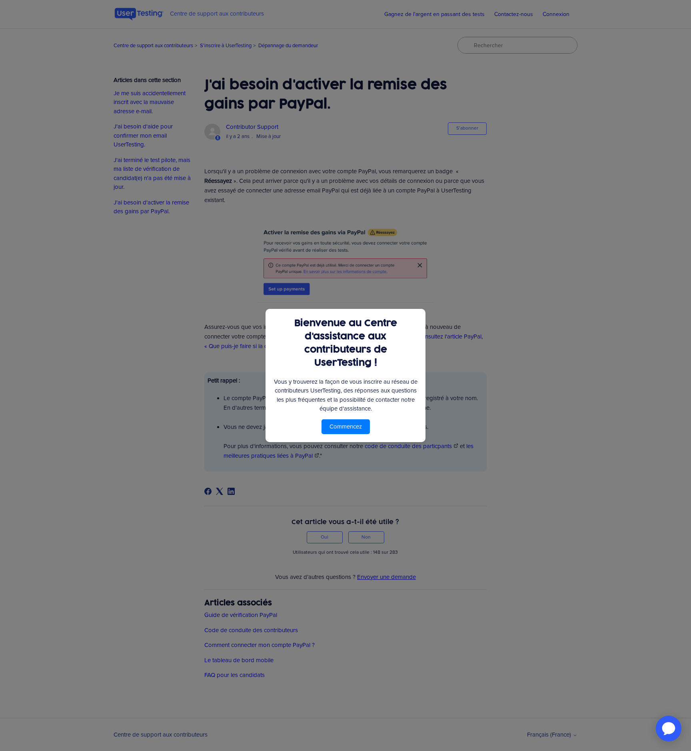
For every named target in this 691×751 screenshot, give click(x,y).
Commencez (346, 426)
